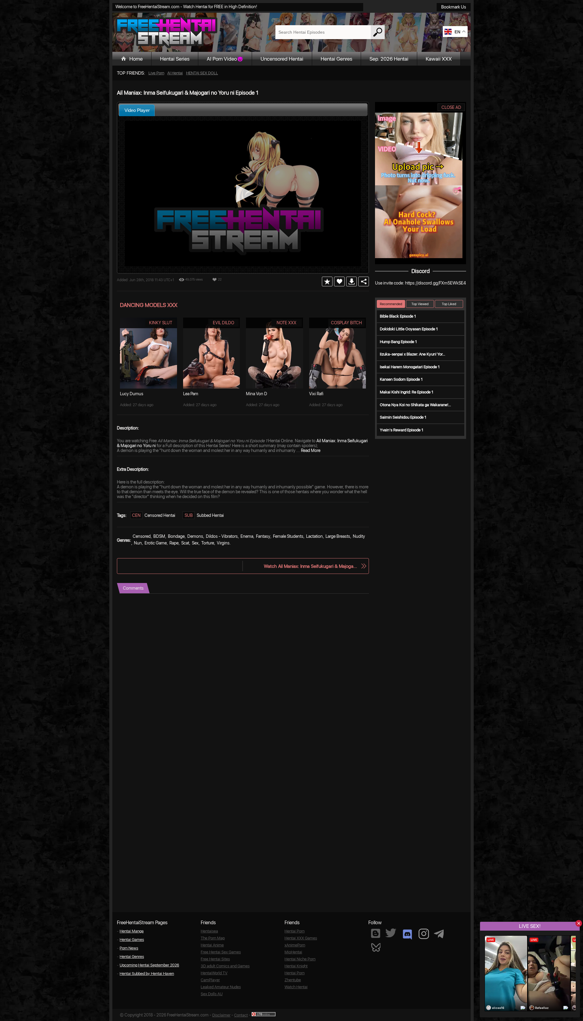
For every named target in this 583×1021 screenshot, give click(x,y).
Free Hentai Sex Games (221, 952)
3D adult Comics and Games (225, 966)
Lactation (314, 536)
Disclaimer (221, 1015)
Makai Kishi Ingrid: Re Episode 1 (406, 392)
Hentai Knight (296, 966)
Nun (138, 543)
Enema (246, 536)
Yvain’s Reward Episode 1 (401, 430)
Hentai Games (132, 939)
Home (136, 59)
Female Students (288, 536)
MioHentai (293, 952)
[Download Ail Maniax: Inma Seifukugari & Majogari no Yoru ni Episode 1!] (351, 281)
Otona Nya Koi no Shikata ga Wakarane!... (415, 405)
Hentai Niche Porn (300, 959)
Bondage (176, 536)
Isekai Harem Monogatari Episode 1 (410, 367)
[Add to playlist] (327, 281)
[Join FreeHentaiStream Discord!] (407, 934)
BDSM (159, 536)
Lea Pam (190, 393)
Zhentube (293, 980)
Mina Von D (256, 393)
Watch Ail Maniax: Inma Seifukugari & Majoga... (310, 566)
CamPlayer (210, 980)
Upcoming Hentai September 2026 (149, 965)
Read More (310, 450)
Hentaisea (209, 931)
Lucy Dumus (131, 393)
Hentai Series (174, 59)
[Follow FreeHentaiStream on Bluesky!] (375, 947)
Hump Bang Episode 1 (398, 341)
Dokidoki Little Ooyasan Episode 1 (409, 329)
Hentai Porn (295, 931)
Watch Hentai (296, 987)
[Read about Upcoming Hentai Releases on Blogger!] (375, 933)
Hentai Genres (336, 59)
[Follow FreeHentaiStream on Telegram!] (439, 933)
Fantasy (263, 536)
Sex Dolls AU (212, 994)
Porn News (129, 948)
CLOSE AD (451, 107)
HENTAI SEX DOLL (202, 73)
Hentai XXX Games (301, 938)
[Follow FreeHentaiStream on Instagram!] (423, 933)
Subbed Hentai (210, 515)
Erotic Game (156, 543)
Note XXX (286, 322)
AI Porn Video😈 (225, 59)
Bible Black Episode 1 (398, 316)
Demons (195, 536)
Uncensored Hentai (282, 59)
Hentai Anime (212, 945)
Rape (174, 543)
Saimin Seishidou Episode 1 (403, 417)
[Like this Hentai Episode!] (339, 281)
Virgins (223, 543)
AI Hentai (175, 73)
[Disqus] (243, 669)
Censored (142, 536)
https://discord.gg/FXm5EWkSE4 (435, 283)
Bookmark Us (453, 7)
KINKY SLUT (160, 322)
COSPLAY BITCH (346, 322)
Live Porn (156, 73)
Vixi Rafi (316, 393)
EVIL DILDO (223, 322)
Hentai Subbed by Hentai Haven (147, 973)
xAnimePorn (295, 945)
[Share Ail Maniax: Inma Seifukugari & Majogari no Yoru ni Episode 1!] (363, 281)
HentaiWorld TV (214, 973)
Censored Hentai (160, 515)
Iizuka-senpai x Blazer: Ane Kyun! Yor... (412, 354)
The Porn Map (213, 938)
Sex (195, 543)
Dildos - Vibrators (222, 536)
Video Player (137, 110)
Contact (241, 1015)
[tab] (137, 110)
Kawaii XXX (439, 59)
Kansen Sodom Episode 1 (401, 379)
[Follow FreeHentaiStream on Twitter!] (390, 932)
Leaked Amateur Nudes (221, 987)
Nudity (359, 536)
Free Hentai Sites (215, 959)
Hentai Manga (132, 931)
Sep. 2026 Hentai (389, 59)
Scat (185, 543)
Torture (207, 543)
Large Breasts (338, 536)
